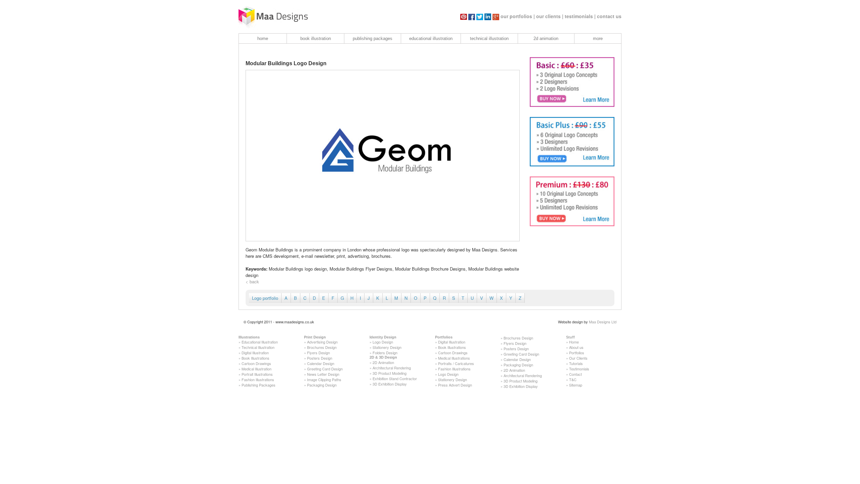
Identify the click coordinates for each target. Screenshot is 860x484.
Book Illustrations (255, 358)
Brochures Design (322, 347)
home (262, 38)
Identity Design (383, 337)
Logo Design (383, 342)
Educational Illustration (260, 342)
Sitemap (575, 385)
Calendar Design (320, 363)
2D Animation (383, 362)
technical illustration (489, 38)
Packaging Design (322, 385)
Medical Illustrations (454, 358)
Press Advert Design (455, 385)
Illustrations (249, 337)
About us (576, 347)
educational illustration (431, 38)
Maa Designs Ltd (602, 321)
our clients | (549, 16)
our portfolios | (518, 16)
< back (252, 281)
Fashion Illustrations (258, 379)
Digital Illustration (255, 352)
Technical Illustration (258, 347)
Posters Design (319, 358)
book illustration (315, 38)
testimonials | (580, 16)
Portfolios (444, 337)
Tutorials (576, 363)
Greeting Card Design (325, 368)
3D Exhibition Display (390, 384)
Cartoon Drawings (256, 363)
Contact (575, 374)
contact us (609, 16)
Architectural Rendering (392, 367)
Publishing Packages (258, 385)
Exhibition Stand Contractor (395, 378)
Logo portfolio (265, 298)
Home (574, 342)
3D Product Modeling (389, 373)
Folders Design (385, 352)
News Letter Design (323, 374)
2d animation (545, 38)
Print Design (315, 337)
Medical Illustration (256, 368)
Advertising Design (322, 342)
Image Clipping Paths (324, 379)
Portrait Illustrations (257, 374)
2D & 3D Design (383, 357)
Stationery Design (387, 347)
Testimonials (579, 368)
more (598, 38)
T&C (572, 379)
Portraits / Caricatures (456, 363)
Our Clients (578, 358)
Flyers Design (318, 352)
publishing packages (372, 38)
